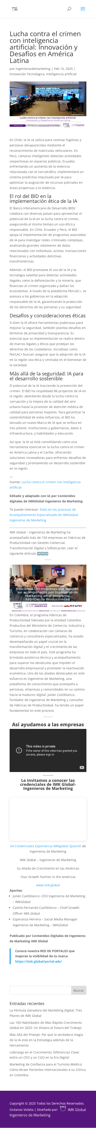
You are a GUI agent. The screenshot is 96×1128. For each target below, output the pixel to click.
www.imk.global (48, 885)
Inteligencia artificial (61, 74)
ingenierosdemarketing (33, 69)
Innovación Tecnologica (27, 74)
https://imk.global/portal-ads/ (38, 961)
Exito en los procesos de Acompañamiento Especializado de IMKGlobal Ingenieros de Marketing (44, 514)
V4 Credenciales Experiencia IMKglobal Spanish (45, 846)
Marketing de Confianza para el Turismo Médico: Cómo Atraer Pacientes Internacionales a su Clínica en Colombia (48, 1069)
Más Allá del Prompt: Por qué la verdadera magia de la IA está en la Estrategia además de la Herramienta (46, 1039)
